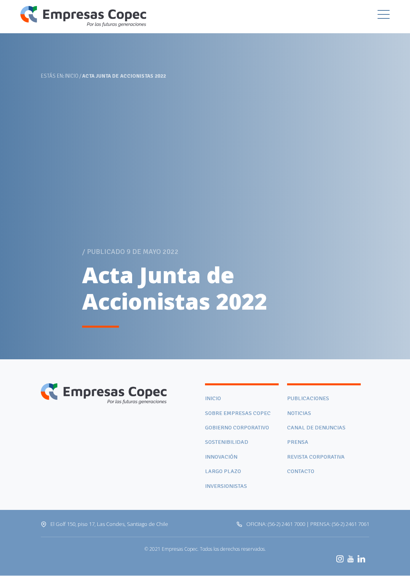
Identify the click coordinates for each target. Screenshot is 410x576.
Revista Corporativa (316, 456)
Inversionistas (226, 486)
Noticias (299, 413)
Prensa (297, 442)
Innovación (221, 456)
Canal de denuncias (316, 427)
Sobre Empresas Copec (238, 413)
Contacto (300, 471)
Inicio (71, 76)
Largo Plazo (223, 471)
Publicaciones (308, 398)
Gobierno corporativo (237, 427)
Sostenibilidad (226, 442)
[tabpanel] (205, 179)
